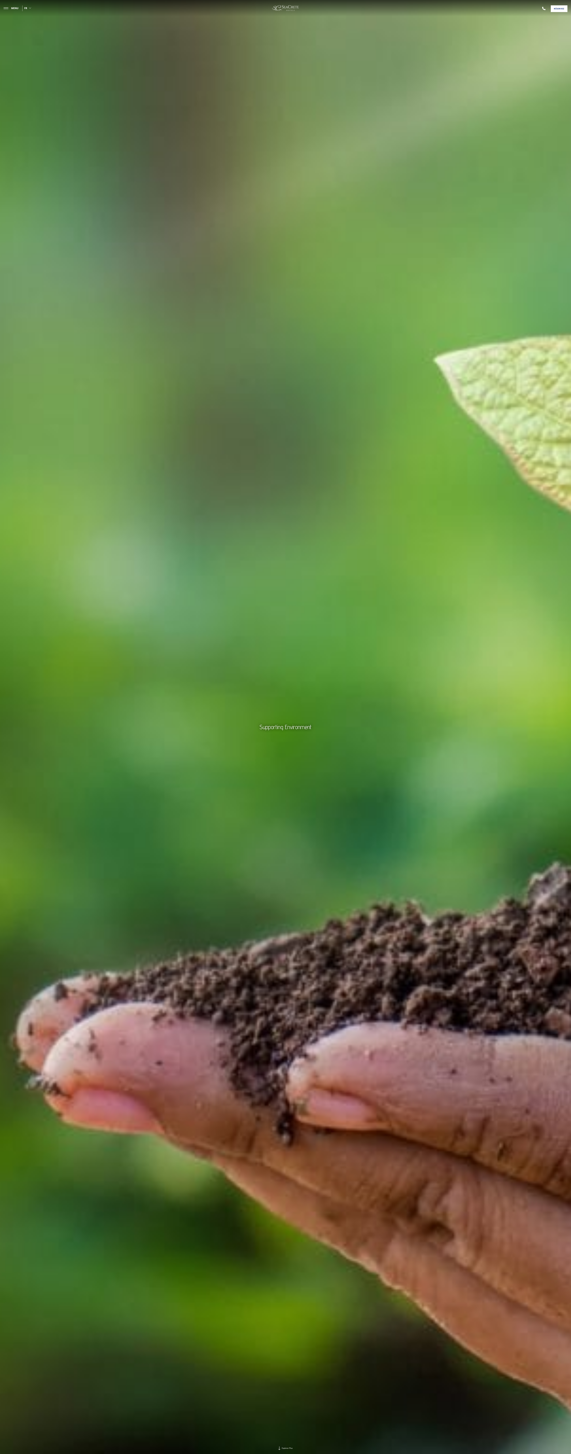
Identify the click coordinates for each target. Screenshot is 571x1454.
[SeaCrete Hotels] (285, 8)
